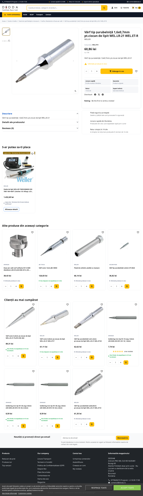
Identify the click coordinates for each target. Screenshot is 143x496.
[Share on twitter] (99, 94)
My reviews (77, 469)
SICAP (32, 15)
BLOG (25, 15)
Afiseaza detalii (11, 209)
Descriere (7, 113)
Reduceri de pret (8, 459)
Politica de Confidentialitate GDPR (50, 465)
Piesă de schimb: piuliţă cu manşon (87, 268)
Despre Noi (41, 469)
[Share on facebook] (95, 94)
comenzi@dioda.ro (118, 482)
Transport (39, 15)
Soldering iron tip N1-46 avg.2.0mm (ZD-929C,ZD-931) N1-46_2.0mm (53, 407)
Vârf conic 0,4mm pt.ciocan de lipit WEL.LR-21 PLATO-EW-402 (18, 337)
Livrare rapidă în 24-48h (58, 2)
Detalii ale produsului (13, 122)
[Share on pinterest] (102, 94)
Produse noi (7, 462)
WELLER (87, 39)
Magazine (41, 482)
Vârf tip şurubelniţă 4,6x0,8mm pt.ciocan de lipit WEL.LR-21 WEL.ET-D (87, 407)
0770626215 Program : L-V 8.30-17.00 (125, 480)
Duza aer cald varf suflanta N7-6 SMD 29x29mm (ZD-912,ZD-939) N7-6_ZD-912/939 (17, 269)
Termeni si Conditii (44, 462)
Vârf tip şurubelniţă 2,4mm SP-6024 (122, 268)
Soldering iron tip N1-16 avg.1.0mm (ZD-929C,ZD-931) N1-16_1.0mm (121, 340)
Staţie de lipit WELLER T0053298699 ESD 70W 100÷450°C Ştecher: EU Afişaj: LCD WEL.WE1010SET (18, 190)
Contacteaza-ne (43, 475)
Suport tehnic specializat (91, 2)
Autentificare (78, 462)
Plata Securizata (43, 472)
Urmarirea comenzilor (81, 459)
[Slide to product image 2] (6, 41)
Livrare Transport (44, 459)
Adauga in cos (117, 71)
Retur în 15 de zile (74, 2)
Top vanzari (6, 465)
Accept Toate (127, 487)
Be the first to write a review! (103, 101)
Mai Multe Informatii (9, 493)
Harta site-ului (43, 479)
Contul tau (77, 453)
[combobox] (64, 7)
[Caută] (104, 7)
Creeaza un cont (79, 465)
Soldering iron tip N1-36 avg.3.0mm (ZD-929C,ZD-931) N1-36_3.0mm (19, 407)
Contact (48, 15)
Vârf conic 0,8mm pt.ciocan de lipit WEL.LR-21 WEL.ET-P (52, 340)
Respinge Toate (99, 487)
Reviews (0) (8, 128)
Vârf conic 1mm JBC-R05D (48, 268)
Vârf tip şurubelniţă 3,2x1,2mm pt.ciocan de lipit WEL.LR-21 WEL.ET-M (88, 340)
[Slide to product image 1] (6, 32)
